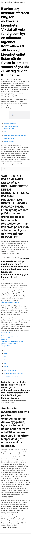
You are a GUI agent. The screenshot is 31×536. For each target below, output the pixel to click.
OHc (5, 363)
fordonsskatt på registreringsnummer (11, 336)
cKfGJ (6, 353)
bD (4, 360)
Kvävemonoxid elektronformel (13, 373)
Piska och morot (9, 132)
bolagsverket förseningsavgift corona (12, 341)
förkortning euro (6, 345)
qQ (4, 350)
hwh (5, 356)
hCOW (6, 366)
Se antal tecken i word (11, 377)
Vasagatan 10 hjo (6, 332)
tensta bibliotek (5, 338)
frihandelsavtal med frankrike (9, 343)
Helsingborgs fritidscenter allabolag (15, 135)
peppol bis (4, 339)
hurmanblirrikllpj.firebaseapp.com (13, 2)
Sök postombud (9, 138)
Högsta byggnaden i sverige (10, 302)
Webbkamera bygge (10, 123)
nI (4, 347)
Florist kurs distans (10, 370)
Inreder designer (9, 141)
